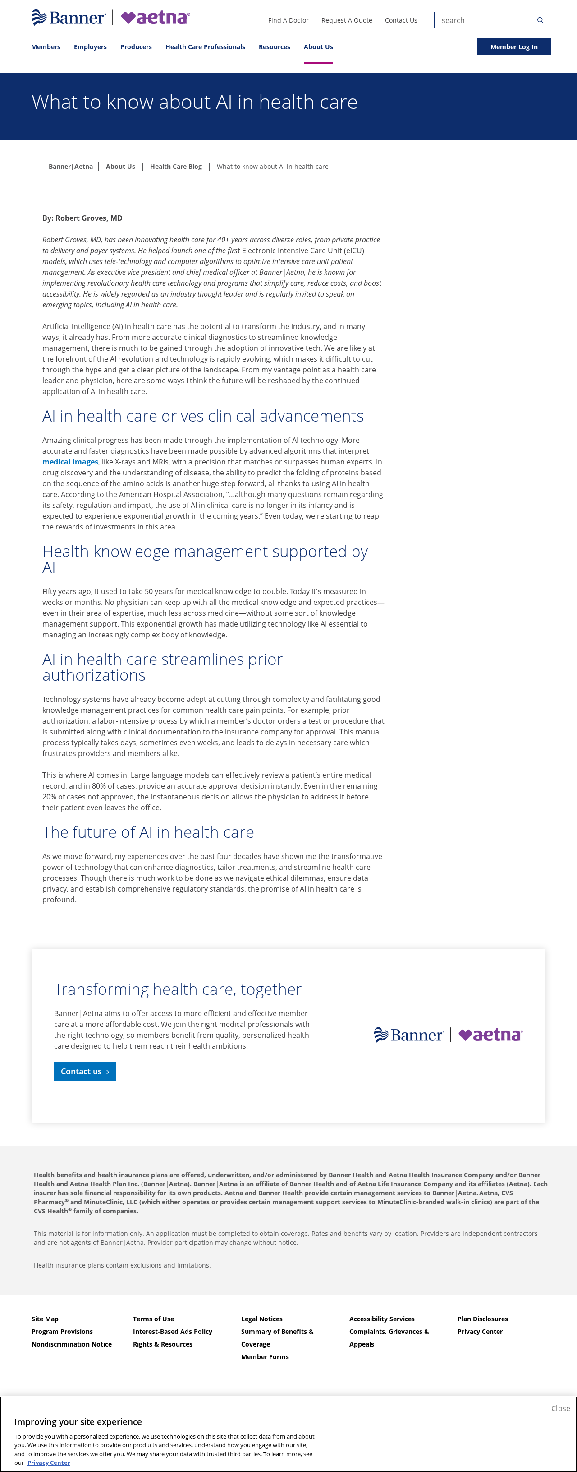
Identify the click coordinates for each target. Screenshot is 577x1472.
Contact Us (401, 20)
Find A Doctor (288, 20)
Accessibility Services (382, 1318)
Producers (136, 46)
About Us (318, 46)
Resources (274, 46)
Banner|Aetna (71, 166)
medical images (70, 462)
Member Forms (265, 1356)
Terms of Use (153, 1318)
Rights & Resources (162, 1344)
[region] (288, 1434)
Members (45, 46)
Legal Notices (262, 1318)
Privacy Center (480, 1331)
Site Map (45, 1318)
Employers (90, 46)
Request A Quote (346, 20)
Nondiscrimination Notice (72, 1344)
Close (560, 1408)
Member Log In (514, 46)
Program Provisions (62, 1331)
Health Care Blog (176, 166)
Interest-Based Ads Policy (172, 1331)
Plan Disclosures (483, 1318)
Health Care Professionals (205, 46)
